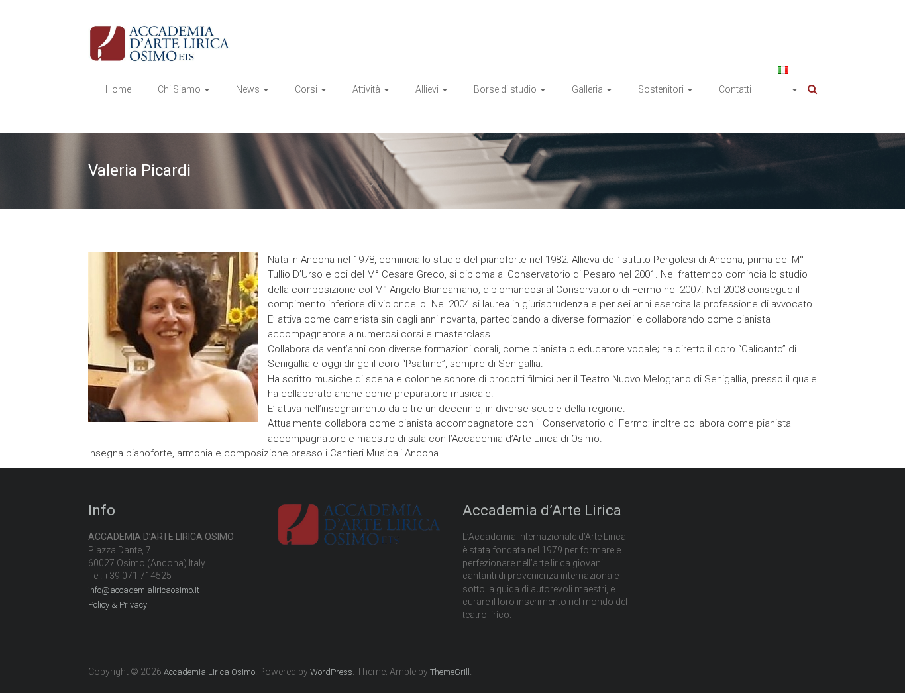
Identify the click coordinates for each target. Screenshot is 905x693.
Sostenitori (661, 89)
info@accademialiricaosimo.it (143, 590)
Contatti (735, 89)
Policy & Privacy (117, 605)
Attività (366, 89)
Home (118, 89)
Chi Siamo (179, 89)
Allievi (427, 89)
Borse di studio (505, 89)
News (248, 89)
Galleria (587, 89)
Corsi (306, 89)
